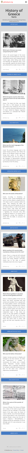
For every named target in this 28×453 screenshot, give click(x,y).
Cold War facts (14, 122)
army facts (14, 271)
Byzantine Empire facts (14, 171)
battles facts (14, 228)
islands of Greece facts (14, 74)
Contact (22, 450)
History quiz (14, 24)
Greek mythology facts (14, 331)
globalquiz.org (8, 2)
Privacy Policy (16, 450)
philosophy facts (14, 380)
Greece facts (14, 433)
